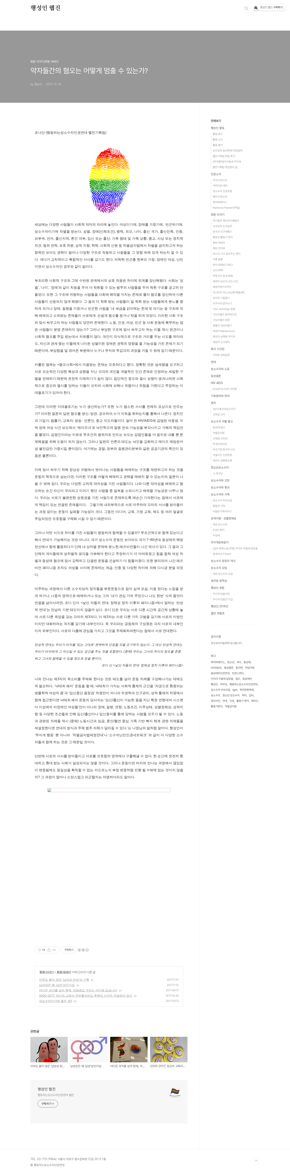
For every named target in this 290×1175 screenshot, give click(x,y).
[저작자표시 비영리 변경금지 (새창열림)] (83, 950)
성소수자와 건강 (220, 480)
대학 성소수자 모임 (223, 574)
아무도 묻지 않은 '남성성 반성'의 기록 (64, 979)
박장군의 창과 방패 (223, 275)
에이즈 (254, 700)
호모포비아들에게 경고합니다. (226, 643)
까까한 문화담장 (221, 355)
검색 (246, 8)
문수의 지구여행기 (222, 231)
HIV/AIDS (216, 667)
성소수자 (215, 695)
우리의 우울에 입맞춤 (222, 678)
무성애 (216, 535)
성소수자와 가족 (220, 494)
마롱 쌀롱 (218, 259)
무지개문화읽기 (220, 542)
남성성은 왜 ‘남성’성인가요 (57, 985)
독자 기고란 (217, 349)
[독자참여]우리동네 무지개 (227, 161)
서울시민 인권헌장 (222, 455)
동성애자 (247, 678)
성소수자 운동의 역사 (223, 561)
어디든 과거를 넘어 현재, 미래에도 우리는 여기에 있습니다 (78, 990)
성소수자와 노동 (220, 369)
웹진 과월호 (217, 613)
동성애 (247, 662)
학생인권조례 (220, 444)
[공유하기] (49, 950)
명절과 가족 (219, 506)
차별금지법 (218, 433)
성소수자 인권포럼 (222, 191)
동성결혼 (216, 376)
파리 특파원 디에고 (223, 264)
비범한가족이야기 (222, 511)
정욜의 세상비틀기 (222, 325)
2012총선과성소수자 (224, 409)
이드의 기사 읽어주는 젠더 (226, 253)
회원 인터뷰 (219, 248)
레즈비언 (215, 700)
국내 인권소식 (220, 180)
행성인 (214, 684)
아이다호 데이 (220, 185)
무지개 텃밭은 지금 (223, 599)
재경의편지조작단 (222, 286)
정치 (213, 403)
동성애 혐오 (219, 427)
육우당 (223, 684)
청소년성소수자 (220, 467)
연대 (213, 362)
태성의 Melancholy (224, 331)
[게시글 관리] (54, 950)
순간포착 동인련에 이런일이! (228, 150)
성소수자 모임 (219, 568)
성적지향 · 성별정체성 (223, 518)
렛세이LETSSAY (222, 554)
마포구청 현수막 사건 (224, 449)
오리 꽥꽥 (218, 270)
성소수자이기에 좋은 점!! (55, 1001)
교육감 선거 (219, 414)
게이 (239, 662)
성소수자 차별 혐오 (222, 421)
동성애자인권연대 (220, 673)
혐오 (237, 678)
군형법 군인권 (220, 438)
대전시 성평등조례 (222, 460)
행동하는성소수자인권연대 (243, 684)
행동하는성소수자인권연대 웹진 (56, 1095)
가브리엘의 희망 (221, 320)
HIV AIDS (217, 383)
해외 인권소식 (220, 196)
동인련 (239, 667)
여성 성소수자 (220, 524)
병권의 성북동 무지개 (224, 336)
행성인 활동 (217, 128)
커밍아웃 (249, 667)
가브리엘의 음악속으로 (225, 314)
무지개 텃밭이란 (221, 593)
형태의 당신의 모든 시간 (225, 281)
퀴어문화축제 (247, 689)
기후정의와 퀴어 (220, 396)
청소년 (230, 662)
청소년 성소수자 (230, 695)
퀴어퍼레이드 (220, 202)
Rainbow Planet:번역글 (226, 207)
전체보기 (216, 120)
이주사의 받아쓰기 (222, 303)
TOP (256, 1160)
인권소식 (216, 174)
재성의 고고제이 (221, 342)
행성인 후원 (217, 588)
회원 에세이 (64, 972)
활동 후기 (218, 134)
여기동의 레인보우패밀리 (226, 220)
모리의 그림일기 (221, 298)
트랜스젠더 (218, 530)
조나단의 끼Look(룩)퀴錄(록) (229, 292)
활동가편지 (216, 706)
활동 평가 (218, 145)
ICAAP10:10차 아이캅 (225, 389)
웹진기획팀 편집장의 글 (225, 167)
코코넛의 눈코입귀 (222, 226)
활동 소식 (218, 139)
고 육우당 (218, 473)
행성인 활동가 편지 (223, 237)
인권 (231, 700)
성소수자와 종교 (220, 487)
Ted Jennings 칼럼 (224, 309)
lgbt (234, 689)
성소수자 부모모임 (222, 500)
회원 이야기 (46, 972)
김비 (251, 695)
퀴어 (244, 695)
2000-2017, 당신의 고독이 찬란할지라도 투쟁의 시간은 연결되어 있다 (85, 995)
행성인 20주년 (219, 606)
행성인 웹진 (45, 8)
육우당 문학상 (219, 581)
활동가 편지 (243, 700)
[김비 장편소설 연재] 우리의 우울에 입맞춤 (235, 548)
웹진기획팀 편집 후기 (224, 156)
